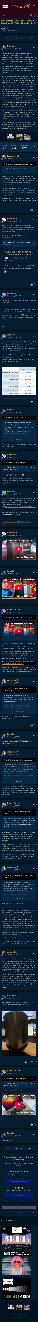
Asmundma (12, 952)
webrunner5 (12, 680)
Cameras (15, 31)
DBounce (6, 29)
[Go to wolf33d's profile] (4, 336)
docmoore (12, 293)
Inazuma (11, 491)
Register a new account (19, 1181)
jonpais (10, 571)
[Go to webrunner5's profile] (4, 681)
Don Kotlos (12, 218)
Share (20, 1208)
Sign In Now (19, 1195)
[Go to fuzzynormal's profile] (4, 157)
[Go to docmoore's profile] (4, 294)
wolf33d (11, 335)
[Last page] (35, 38)
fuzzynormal (13, 156)
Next (31, 38)
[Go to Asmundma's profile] (4, 953)
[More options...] (34, 47)
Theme (12, 1314)
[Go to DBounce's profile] (4, 47)
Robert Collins (13, 609)
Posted (14, 49)
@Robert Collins (24, 741)
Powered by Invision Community (19, 1319)
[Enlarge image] (19, 381)
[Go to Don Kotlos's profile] (4, 220)
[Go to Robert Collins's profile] (4, 611)
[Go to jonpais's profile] (4, 572)
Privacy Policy (23, 1314)
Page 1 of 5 (19, 38)
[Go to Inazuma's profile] (4, 492)
